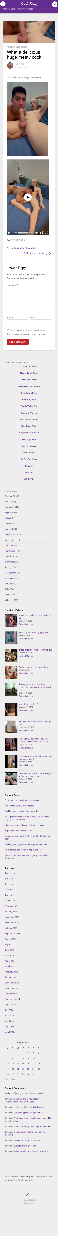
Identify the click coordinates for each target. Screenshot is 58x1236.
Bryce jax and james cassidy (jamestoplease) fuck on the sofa (22, 1100)
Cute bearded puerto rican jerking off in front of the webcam (35, 775)
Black (7, 517)
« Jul (7, 1078)
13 (13, 1063)
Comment (12, 285)
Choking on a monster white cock (28, 1093)
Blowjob (8, 523)
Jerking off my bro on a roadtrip (28, 1140)
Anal (7, 501)
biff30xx (20, 64)
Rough (8, 583)
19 (7, 1068)
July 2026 (9, 878)
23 (28, 1068)
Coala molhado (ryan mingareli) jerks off (32, 1126)
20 (13, 1068)
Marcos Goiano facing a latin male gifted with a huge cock (28, 837)
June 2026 (9, 884)
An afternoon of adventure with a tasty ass (24, 849)
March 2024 (10, 1031)
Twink (7, 588)
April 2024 (9, 1026)
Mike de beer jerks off (28, 704)
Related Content (26, 624)
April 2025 (9, 960)
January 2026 (11, 911)
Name (10, 317)
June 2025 (9, 949)
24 (33, 1068)
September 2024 (12, 998)
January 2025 (11, 977)
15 (23, 1063)
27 (13, 1074)
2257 (32, 1203)
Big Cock (9, 512)
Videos (8, 599)
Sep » (13, 1078)
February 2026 (11, 906)
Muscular (9, 578)
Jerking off (9, 567)
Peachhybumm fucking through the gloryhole (25, 1133)
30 (28, 1074)
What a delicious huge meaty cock (24, 54)
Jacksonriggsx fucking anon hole (28, 1112)
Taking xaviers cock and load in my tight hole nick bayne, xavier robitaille (27, 818)
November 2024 (12, 988)
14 (18, 1063)
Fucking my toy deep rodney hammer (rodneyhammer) (35, 757)
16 (28, 1063)
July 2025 (9, 944)
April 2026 (9, 895)
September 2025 (12, 933)
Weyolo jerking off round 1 (26, 1145)
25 (39, 1068)
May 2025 (9, 955)
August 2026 (10, 873)
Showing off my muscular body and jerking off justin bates (28, 1119)
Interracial (9, 561)
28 (18, 1074)
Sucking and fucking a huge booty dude (22, 810)
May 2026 (9, 889)
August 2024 (10, 1004)
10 (33, 1058)
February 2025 (11, 971)
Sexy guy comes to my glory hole (33, 632)
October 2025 (11, 927)
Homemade (10, 550)
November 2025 (12, 922)
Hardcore (9, 545)
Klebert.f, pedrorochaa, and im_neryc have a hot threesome (26, 856)
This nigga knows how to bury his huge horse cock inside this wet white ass (35, 687)
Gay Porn (9, 539)
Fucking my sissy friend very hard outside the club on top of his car (34, 740)
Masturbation (10, 572)
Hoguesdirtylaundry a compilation (19, 805)
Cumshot (9, 528)
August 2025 (10, 938)
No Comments (18, 239)
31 (33, 1074)
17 (33, 1063)
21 (18, 1068)
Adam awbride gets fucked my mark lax (31, 1150)
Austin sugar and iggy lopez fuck (33, 666)
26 (7, 1074)
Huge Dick (9, 556)
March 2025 (10, 966)
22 (23, 1068)
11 (39, 1058)
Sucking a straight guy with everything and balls (26, 844)
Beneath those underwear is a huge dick (35, 723)
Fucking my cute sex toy (27, 253)
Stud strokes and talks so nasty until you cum (25, 824)
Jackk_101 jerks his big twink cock (29, 1106)
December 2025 (12, 916)
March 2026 (10, 900)
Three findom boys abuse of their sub (35, 649)
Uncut (7, 594)
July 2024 (9, 1009)
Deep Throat (21, 46)
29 (23, 1074)
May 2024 (9, 1020)
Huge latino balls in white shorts (19, 830)
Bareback (9, 506)
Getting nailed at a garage (23, 248)
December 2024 (12, 982)
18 (39, 1063)
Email (33, 317)
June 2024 (9, 1015)
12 (7, 1063)
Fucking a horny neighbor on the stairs (22, 800)
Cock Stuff (28, 1200)
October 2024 (11, 993)
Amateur (10, 46)
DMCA (26, 1203)
